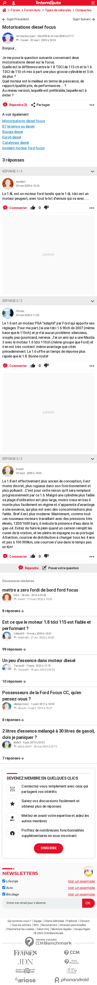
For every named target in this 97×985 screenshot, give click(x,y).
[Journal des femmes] (25, 953)
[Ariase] (25, 979)
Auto (9, 888)
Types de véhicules (58, 10)
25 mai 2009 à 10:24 (27, 185)
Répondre (31, 568)
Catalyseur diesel (15, 143)
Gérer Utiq (43, 929)
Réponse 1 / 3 (12, 171)
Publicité (72, 921)
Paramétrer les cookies (21, 929)
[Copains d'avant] (25, 971)
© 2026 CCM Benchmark (48, 933)
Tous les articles (21, 925)
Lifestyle (11, 881)
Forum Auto (32, 10)
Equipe (38, 921)
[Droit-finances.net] (71, 962)
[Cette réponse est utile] (33, 207)
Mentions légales (61, 929)
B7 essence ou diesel (18, 126)
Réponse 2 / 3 (12, 301)
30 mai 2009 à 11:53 (27, 315)
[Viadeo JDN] (71, 971)
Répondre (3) (18, 105)
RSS (36, 925)
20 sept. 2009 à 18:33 (43, 40)
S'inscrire (48, 848)
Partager (43, 105)
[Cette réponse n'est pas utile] (46, 207)
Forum (15, 10)
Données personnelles (73, 925)
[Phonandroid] (71, 980)
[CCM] (71, 953)
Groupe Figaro (82, 929)
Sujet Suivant (82, 19)
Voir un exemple (81, 881)
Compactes (83, 10)
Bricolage (12, 894)
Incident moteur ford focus (23, 148)
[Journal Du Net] (25, 962)
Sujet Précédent (18, 19)
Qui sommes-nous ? (19, 921)
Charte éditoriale (54, 921)
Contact (85, 921)
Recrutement (49, 925)
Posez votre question (63, 568)
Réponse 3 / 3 (12, 459)
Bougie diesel (12, 132)
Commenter (18, 208)
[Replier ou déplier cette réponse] (92, 171)
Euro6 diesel (11, 137)
